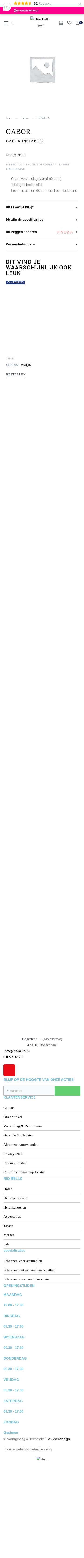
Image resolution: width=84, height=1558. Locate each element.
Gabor (10, 986)
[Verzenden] (67, 1091)
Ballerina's (43, 118)
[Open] (69, 22)
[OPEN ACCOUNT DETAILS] (61, 22)
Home (9, 118)
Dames (25, 118)
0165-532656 (13, 1057)
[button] (8, 643)
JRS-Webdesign (57, 1439)
